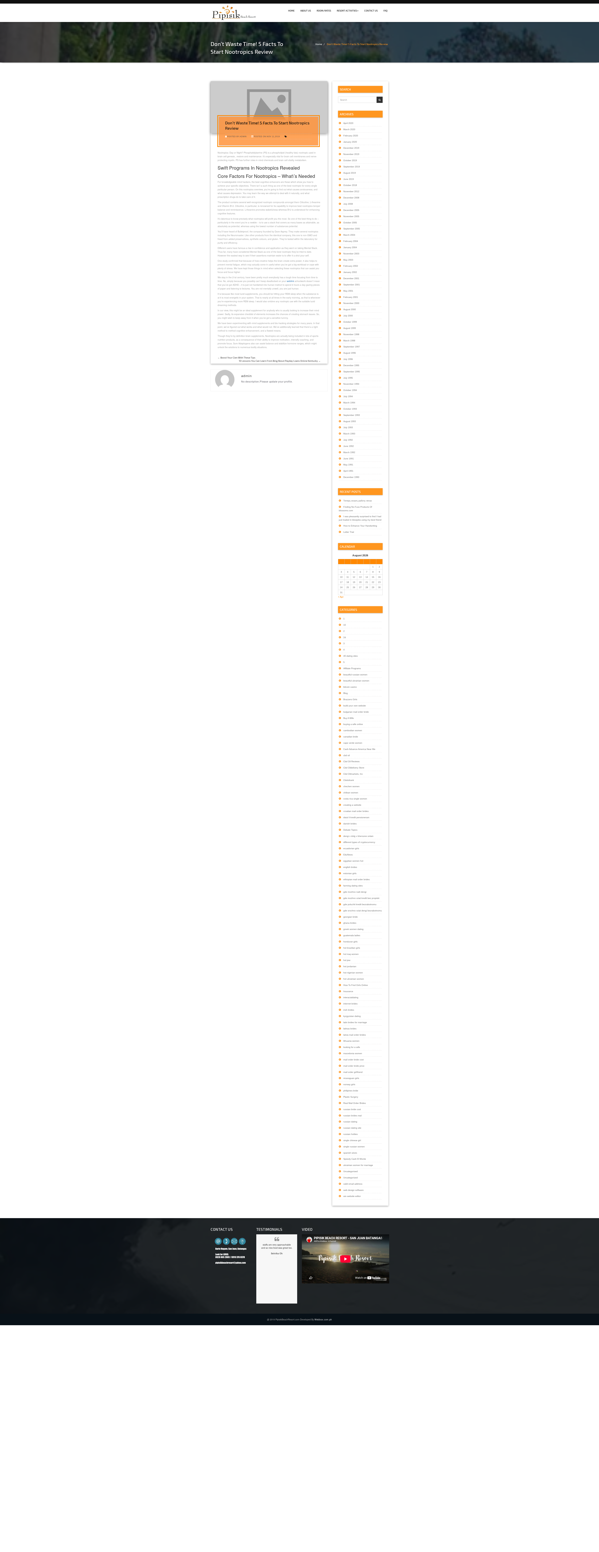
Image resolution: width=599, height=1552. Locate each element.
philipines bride (350, 1090)
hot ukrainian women (353, 979)
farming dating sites (353, 885)
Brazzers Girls (350, 699)
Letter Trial (348, 532)
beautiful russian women (355, 674)
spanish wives (350, 1153)
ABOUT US (305, 10)
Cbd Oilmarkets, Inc (353, 774)
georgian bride (350, 917)
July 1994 (348, 396)
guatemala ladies (351, 935)
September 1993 (351, 415)
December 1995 (351, 365)
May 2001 (348, 291)
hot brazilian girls (351, 948)
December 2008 (351, 197)
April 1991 (348, 471)
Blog (345, 693)
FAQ (385, 10)
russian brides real (352, 1115)
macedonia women (352, 1053)
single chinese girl (352, 1140)
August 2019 (349, 173)
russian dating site (352, 1128)
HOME (291, 10)
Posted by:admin (237, 136)
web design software (353, 1190)
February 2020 (350, 135)
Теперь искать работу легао (357, 500)
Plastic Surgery (350, 1097)
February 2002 (350, 266)
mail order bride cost (353, 1059)
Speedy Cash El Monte (354, 1159)
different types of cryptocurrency (359, 842)
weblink (290, 281)
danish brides (350, 823)
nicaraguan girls (351, 1078)
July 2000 (348, 315)
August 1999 (349, 328)
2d (344, 637)
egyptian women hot (353, 861)
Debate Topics (350, 830)
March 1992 (349, 452)
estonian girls (349, 873)
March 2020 (349, 129)
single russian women (354, 1146)
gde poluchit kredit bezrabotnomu (359, 904)
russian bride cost (352, 1109)
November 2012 (351, 191)
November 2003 (351, 253)
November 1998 (351, 334)
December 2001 (351, 278)
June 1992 (348, 446)
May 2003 (348, 260)
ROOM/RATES (324, 10)
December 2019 (351, 148)
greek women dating (353, 929)
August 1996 (349, 353)
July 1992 (348, 440)
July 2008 (348, 204)
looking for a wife (351, 1047)
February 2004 (350, 241)
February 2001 (350, 297)
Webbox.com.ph (323, 1319)
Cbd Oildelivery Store (353, 767)
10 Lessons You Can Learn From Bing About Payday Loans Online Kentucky (280, 360)
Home (318, 44)
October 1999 (350, 322)
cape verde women (352, 743)
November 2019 (351, 154)
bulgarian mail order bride (356, 712)
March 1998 (349, 340)
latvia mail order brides (354, 1035)
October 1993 (350, 409)
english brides (350, 867)
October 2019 (350, 160)
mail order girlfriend (353, 1072)
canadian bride (350, 736)
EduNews (348, 854)
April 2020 (348, 123)
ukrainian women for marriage (358, 1165)
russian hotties (350, 1134)
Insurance (348, 991)
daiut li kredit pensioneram (356, 817)
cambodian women (352, 730)
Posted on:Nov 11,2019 (267, 136)
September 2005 (351, 228)
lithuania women (351, 1041)
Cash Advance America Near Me (359, 749)
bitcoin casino (350, 687)
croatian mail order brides (356, 811)
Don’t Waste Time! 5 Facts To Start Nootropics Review (357, 44)
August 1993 (349, 421)
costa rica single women (355, 798)
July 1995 (348, 378)
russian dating (350, 1121)
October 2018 (350, 185)
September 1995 (351, 371)
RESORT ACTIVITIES (347, 10)
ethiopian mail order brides (356, 879)
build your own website (354, 705)
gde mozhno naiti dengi (354, 892)
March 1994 (349, 402)
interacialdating (350, 997)
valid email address (352, 1184)
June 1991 (348, 458)
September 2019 (351, 166)
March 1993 (349, 433)
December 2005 (351, 210)
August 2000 (349, 309)
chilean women (350, 792)
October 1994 (350, 390)
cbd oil (346, 755)
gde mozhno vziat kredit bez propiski (361, 898)
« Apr (340, 597)
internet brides (350, 1003)
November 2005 (351, 216)
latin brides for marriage (355, 1022)
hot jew (346, 960)
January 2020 (350, 142)
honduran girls (350, 941)
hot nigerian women (353, 972)
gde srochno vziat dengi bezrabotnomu (362, 910)
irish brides (348, 1010)
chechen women (351, 786)
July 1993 (348, 427)
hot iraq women (351, 954)
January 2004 (350, 247)
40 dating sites (350, 656)
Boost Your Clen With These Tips (236, 357)
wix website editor (352, 1196)
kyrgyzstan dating (352, 1016)
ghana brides (349, 923)
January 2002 (350, 272)
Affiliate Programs (352, 668)
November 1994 (351, 384)
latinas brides (349, 1028)
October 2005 (350, 222)
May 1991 (348, 464)
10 (344, 625)
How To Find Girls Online (355, 985)
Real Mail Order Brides (354, 1103)
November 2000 (351, 303)
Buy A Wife (348, 718)
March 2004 (349, 235)
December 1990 (351, 477)
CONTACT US (371, 10)
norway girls (349, 1084)
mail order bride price (353, 1066)
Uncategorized (350, 1177)
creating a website (352, 805)
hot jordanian (349, 966)
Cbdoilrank (348, 780)
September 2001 (351, 284)
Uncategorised (350, 1171)
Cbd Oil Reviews (351, 761)
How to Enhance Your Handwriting (360, 526)
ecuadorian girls (351, 848)
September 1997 (351, 346)
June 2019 (348, 179)
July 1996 (348, 359)
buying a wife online (353, 724)
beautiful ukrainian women (356, 680)
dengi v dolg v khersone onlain (358, 836)
